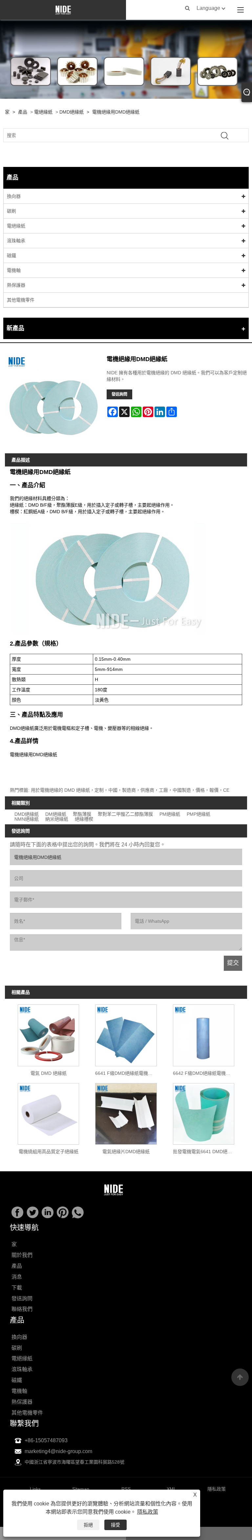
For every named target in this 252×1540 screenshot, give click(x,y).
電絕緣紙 (43, 112)
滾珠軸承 (16, 240)
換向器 (14, 196)
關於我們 (21, 1255)
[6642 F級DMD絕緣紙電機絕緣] (203, 1033)
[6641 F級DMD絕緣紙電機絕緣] (126, 1033)
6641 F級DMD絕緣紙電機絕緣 (126, 1073)
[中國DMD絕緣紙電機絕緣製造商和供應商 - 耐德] (63, 10)
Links (35, 1489)
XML (171, 1489)
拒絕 (88, 1524)
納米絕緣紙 (56, 819)
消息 (16, 1277)
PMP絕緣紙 (198, 814)
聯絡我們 (21, 1309)
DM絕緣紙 (55, 814)
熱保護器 (16, 285)
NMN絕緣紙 (26, 819)
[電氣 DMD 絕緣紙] (48, 1033)
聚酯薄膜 (82, 814)
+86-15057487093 (46, 1440)
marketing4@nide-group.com (58, 1451)
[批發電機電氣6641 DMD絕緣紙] (203, 1111)
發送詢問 (119, 394)
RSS (126, 1489)
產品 (22, 112)
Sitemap (80, 1489)
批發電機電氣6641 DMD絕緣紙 (205, 1151)
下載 (16, 1287)
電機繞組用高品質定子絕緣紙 (48, 1151)
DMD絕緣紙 (71, 112)
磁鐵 (11, 255)
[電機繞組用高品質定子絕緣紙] (48, 1111)
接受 (115, 1524)
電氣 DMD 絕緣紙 (49, 1073)
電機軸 (14, 270)
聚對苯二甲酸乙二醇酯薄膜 (125, 814)
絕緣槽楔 (84, 819)
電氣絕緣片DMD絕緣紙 (126, 1151)
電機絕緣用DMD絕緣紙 (115, 112)
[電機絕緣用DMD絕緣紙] (53, 401)
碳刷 (11, 211)
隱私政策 (147, 1512)
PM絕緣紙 (169, 814)
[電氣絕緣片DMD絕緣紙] (126, 1111)
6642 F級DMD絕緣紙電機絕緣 (204, 1073)
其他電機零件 (20, 300)
